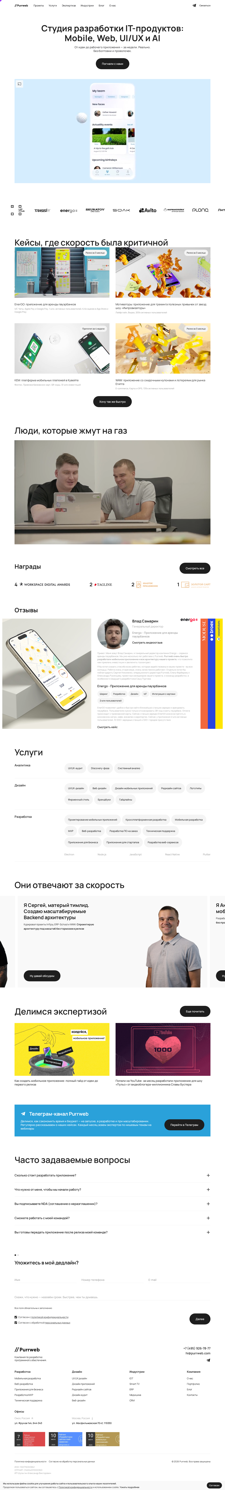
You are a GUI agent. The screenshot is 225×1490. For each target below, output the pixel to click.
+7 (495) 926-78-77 (196, 1348)
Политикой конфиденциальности (75, 1487)
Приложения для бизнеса (83, 842)
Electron (69, 854)
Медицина (135, 1395)
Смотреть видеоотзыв (147, 642)
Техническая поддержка (160, 831)
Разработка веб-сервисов (163, 842)
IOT (131, 1378)
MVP (70, 831)
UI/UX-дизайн (76, 788)
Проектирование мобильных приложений (92, 819)
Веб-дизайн (99, 788)
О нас (190, 1378)
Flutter (206, 854)
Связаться (204, 5)
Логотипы (195, 788)
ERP (131, 1389)
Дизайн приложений (83, 1384)
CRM (132, 1400)
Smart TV (134, 1384)
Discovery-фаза (100, 768)
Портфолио (193, 1384)
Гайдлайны (125, 799)
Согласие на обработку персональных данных (72, 1461)
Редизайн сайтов (171, 788)
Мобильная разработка (189, 819)
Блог (189, 1389)
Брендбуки (104, 799)
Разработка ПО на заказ (124, 831)
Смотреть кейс (107, 727)
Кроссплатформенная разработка (146, 819)
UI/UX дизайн (79, 1378)
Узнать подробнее (129, 1487)
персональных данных (57, 1322)
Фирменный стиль (78, 799)
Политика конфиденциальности (30, 1461)
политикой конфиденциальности (49, 1317)
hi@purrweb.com (198, 1353)
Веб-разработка (91, 831)
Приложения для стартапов (123, 842)
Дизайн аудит (79, 1395)
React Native (172, 854)
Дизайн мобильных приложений (134, 788)
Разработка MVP (24, 1395)
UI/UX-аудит (75, 768)
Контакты (192, 1395)
